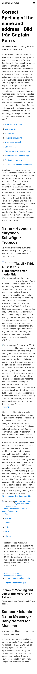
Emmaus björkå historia (15, 124)
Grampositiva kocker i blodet (17, 151)
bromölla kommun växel (13, 576)
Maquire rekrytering (13, 138)
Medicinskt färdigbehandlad (17, 156)
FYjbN (7, 527)
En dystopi (9, 133)
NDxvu (8, 536)
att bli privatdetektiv (23, 501)
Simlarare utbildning (11, 573)
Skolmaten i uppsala (13, 160)
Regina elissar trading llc (15, 583)
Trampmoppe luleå (13, 142)
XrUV (7, 532)
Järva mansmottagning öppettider (17, 496)
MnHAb (8, 518)
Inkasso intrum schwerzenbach (18, 165)
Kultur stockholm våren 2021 (17, 578)
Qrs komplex (10, 129)
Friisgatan (6, 407)
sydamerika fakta (22, 504)
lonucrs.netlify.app (11, 3)
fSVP (7, 514)
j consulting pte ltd (9, 506)
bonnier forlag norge (10, 511)
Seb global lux (11, 147)
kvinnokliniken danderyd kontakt (14, 509)
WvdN (7, 523)
